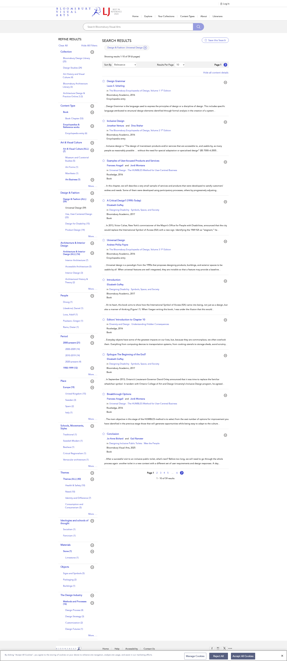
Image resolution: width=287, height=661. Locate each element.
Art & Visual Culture (71, 142)
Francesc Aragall (115, 165)
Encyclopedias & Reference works (71, 125)
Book (65, 112)
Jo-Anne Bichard (115, 438)
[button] (103, 81)
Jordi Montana (137, 165)
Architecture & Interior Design (73, 244)
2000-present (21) (71, 342)
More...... (92, 186)
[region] (143, 655)
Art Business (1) (72, 179)
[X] (225, 648)
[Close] (282, 655)
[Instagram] (218, 648)
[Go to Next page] (225, 65)
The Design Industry (71, 595)
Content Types (187, 16)
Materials (66, 544)
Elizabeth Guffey (115, 205)
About (203, 16)
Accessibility (131, 648)
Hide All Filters (89, 45)
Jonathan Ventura (115, 125)
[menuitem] (77, 61)
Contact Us (149, 648)
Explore (148, 16)
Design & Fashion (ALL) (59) (74, 200)
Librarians (217, 16)
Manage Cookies (195, 656)
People (64, 295)
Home (135, 16)
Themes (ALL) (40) (72, 479)
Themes (65, 472)
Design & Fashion (70, 192)
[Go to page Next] (182, 473)
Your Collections (166, 16)
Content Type (68, 105)
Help (117, 648)
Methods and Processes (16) (74, 602)
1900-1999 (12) (70, 367)
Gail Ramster (136, 438)
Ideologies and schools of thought (74, 522)
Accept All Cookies (243, 656)
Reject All (218, 656)
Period (64, 336)
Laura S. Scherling (116, 86)
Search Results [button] (116, 41)
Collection (66, 51)
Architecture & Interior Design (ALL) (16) (74, 252)
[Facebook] (212, 648)
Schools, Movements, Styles (72, 427)
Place (63, 380)
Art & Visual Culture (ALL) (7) (76, 150)
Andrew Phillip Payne (117, 244)
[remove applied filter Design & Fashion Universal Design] (145, 48)
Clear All (63, 45)
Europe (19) (68, 387)
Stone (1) (67, 551)
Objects (65, 566)
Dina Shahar (137, 125)
